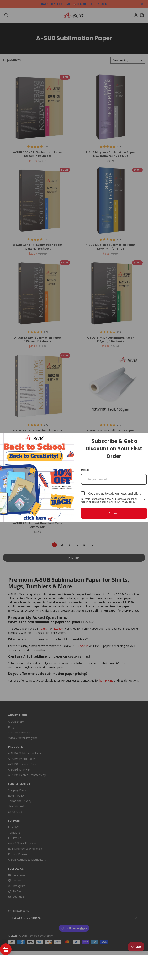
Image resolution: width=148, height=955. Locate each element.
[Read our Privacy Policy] (144, 499)
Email (85, 469)
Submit (114, 513)
